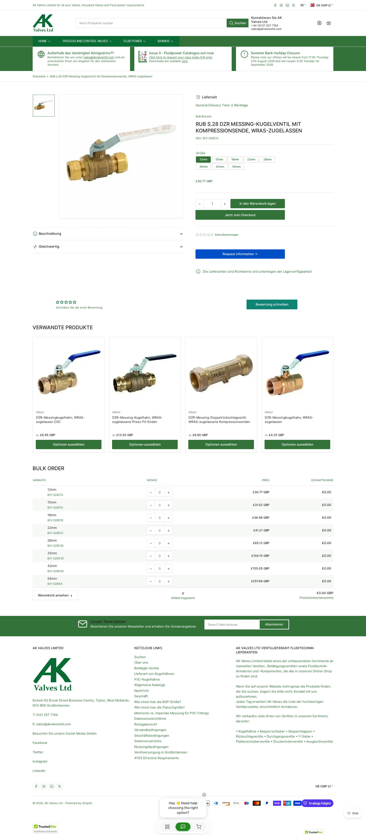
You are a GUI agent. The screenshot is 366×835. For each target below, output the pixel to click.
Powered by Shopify (78, 803)
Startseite (39, 76)
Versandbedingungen (150, 730)
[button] (205, 234)
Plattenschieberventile (253, 741)
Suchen (140, 657)
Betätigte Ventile (146, 668)
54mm (236, 166)
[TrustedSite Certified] (45, 828)
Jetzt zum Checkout (240, 215)
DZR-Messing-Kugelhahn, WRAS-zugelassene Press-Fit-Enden (137, 419)
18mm (235, 159)
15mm (219, 159)
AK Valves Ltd (53, 803)
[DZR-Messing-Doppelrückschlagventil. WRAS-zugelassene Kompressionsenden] (221, 373)
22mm (251, 159)
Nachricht (141, 691)
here (185, 61)
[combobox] (162, 23)
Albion (40, 412)
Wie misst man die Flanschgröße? (159, 707)
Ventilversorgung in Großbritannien (160, 752)
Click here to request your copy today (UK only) (180, 57)
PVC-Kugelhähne (147, 679)
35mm (204, 166)
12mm (203, 159)
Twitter (38, 752)
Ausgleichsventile (319, 741)
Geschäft (141, 696)
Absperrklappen (300, 731)
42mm (220, 166)
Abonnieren (274, 624)
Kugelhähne (247, 731)
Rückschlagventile (249, 736)
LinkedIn (39, 771)
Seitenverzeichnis (147, 741)
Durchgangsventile (281, 736)
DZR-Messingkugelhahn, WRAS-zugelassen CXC (60, 419)
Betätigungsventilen (282, 666)
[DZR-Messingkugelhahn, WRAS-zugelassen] (297, 373)
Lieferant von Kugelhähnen (154, 674)
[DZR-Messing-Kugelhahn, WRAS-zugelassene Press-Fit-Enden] (144, 373)
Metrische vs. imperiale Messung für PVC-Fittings (171, 713)
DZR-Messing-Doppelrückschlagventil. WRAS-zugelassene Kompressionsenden (219, 419)
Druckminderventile (288, 741)
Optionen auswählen (69, 444)
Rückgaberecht (145, 724)
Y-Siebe (304, 736)
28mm (267, 159)
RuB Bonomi (203, 116)
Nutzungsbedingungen (151, 747)
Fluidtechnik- (318, 666)
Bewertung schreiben (272, 304)
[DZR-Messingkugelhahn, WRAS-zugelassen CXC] (68, 373)
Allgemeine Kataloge (149, 685)
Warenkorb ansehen (53, 595)
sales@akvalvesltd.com (266, 29)
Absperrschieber (272, 731)
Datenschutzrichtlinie (150, 719)
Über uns (141, 662)
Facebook (40, 743)
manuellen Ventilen (250, 666)
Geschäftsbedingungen (151, 736)
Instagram (40, 761)
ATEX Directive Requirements (156, 758)
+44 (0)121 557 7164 (264, 25)
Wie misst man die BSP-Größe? (157, 702)
